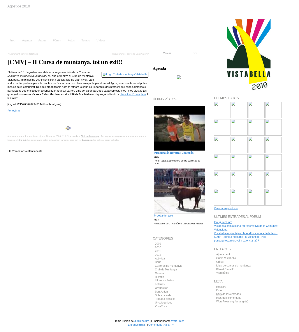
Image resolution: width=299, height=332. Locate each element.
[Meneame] (18, 118)
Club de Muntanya (90, 136)
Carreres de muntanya (168, 265)
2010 (158, 247)
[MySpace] (23, 118)
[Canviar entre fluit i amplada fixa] (286, 4)
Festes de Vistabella (44, 24)
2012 (158, 254)
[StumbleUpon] (28, 118)
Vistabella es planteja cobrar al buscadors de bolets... (246, 233)
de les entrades (228, 294)
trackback (87, 140)
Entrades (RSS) (137, 324)
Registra (221, 286)
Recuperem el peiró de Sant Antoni (130, 54)
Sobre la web (163, 295)
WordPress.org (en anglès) (232, 301)
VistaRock (161, 306)
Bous (158, 262)
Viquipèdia (222, 272)
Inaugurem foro (223, 222)
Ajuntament (223, 254)
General (160, 273)
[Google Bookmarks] (14, 118)
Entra (219, 290)
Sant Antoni (162, 291)
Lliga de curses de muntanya (233, 265)
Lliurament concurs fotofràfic (23, 54)
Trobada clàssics (165, 298)
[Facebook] (9, 118)
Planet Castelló (225, 269)
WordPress (177, 321)
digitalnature (141, 321)
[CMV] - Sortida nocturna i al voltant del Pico (240, 236)
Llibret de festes (164, 280)
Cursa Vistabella (226, 258)
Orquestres (161, 287)
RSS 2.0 (22, 140)
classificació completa (133, 94)
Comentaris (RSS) (159, 324)
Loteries (160, 284)
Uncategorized (163, 302)
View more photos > (226, 208)
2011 (158, 251)
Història (159, 277)
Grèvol (220, 261)
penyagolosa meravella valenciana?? (236, 240)
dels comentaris (228, 297)
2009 (158, 243)
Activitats (160, 258)
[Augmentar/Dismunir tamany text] (281, 4)
